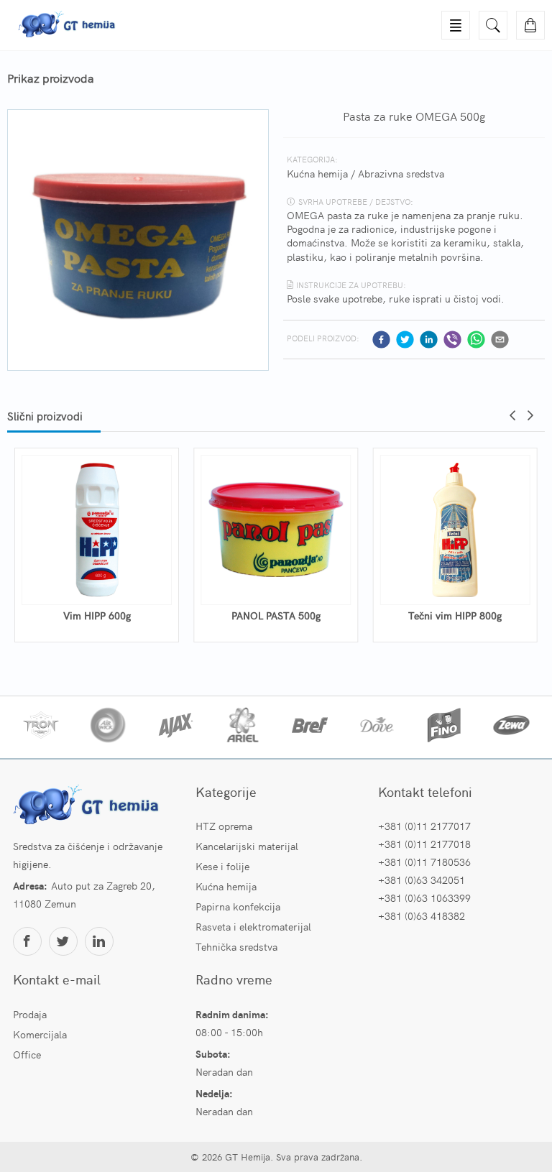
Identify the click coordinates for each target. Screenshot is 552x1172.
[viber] (452, 340)
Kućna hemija (317, 173)
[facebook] (381, 340)
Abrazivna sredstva (401, 173)
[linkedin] (429, 340)
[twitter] (405, 340)
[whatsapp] (476, 340)
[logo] (88, 806)
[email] (500, 340)
